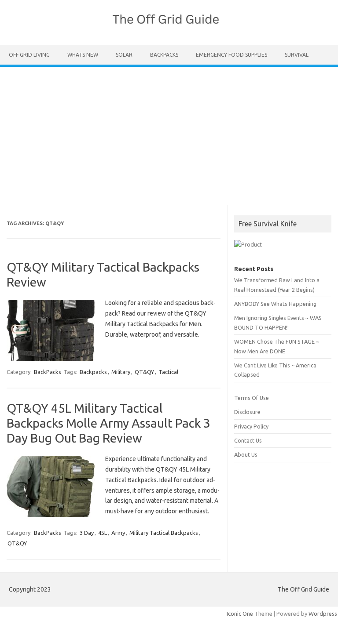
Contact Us (248, 440)
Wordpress (323, 613)
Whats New (82, 55)
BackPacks (164, 55)
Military (120, 372)
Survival (297, 55)
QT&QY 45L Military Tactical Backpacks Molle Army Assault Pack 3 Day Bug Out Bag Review (108, 422)
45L (102, 533)
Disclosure (247, 412)
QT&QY (144, 372)
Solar (124, 55)
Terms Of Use (251, 398)
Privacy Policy (251, 426)
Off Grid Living (29, 55)
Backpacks (93, 372)
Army (118, 533)
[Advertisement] (169, 132)
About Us (245, 454)
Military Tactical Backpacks (163, 533)
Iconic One (240, 613)
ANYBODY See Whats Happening (275, 304)
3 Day (87, 533)
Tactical (168, 372)
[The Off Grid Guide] (169, 29)
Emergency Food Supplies (231, 55)
